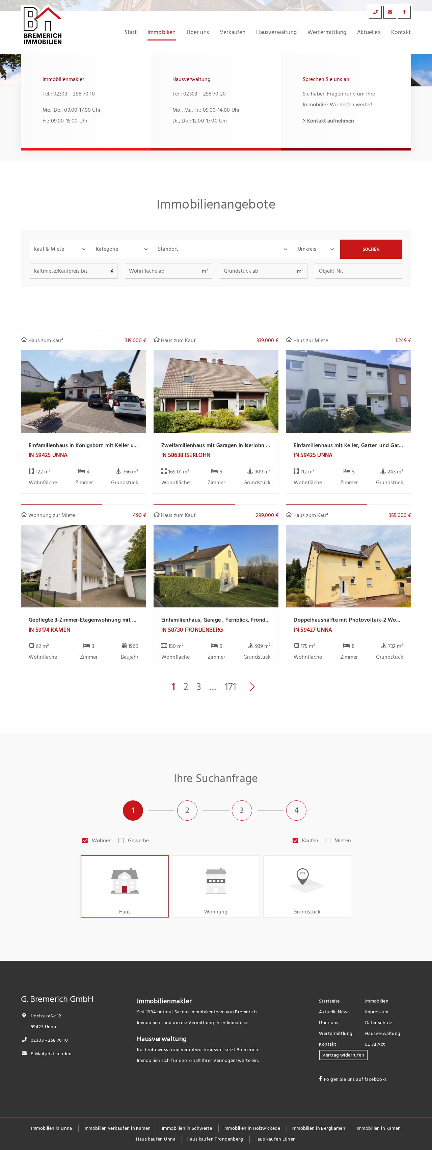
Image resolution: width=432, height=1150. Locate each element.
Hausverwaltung (276, 32)
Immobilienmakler (164, 1001)
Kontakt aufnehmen (330, 120)
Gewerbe (138, 840)
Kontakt (401, 32)
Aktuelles (368, 32)
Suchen (371, 249)
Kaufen (310, 840)
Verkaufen (233, 32)
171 (230, 687)
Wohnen (102, 840)
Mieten (342, 840)
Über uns (198, 32)
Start (131, 32)
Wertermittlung (326, 32)
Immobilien (161, 32)
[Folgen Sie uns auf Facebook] (404, 12)
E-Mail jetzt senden (51, 1054)
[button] (61, 249)
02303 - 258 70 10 (49, 1040)
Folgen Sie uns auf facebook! (355, 1079)
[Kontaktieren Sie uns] (375, 12)
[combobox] (224, 249)
